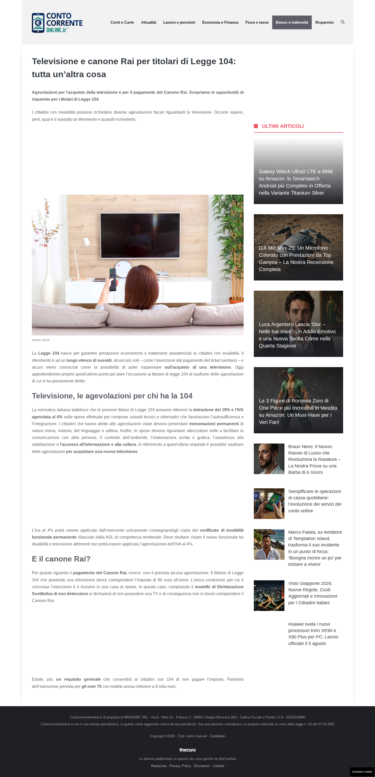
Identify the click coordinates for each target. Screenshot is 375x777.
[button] (342, 22)
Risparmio (324, 22)
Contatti (218, 766)
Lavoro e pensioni (179, 22)
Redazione (159, 766)
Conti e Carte (122, 22)
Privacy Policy (180, 766)
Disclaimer (202, 766)
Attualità (148, 22)
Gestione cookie (362, 771)
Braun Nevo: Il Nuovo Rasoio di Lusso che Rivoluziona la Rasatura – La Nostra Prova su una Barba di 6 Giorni (314, 459)
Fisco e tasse (257, 22)
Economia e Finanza (220, 22)
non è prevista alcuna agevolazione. (176, 573)
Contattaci (217, 736)
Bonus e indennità (292, 22)
